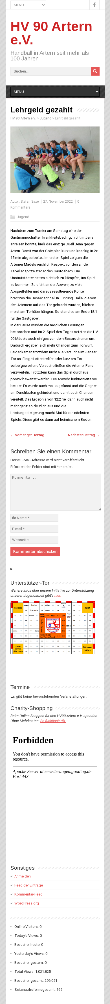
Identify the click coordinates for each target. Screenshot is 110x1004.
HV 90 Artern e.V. (51, 33)
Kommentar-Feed (28, 894)
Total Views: (24, 971)
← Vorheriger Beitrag (27, 435)
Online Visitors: (26, 926)
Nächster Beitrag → (84, 435)
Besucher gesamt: (29, 980)
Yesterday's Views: (29, 953)
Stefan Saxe (30, 201)
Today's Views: (27, 935)
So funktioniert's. (53, 721)
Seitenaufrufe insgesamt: (35, 989)
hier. (57, 595)
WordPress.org (26, 903)
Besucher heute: (27, 944)
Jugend (23, 217)
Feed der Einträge (28, 885)
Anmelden (22, 876)
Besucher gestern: (29, 962)
